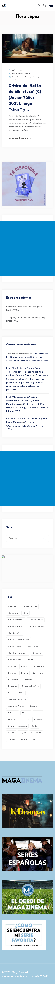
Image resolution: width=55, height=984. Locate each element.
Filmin (11, 693)
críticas (12, 666)
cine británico (36, 620)
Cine (14, 77)
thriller (11, 739)
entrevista (38, 673)
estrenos (12, 686)
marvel (25, 713)
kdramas (12, 713)
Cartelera (13, 613)
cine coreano (15, 626)
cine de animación (36, 626)
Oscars (25, 719)
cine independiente (17, 653)
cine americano (15, 620)
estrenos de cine (30, 686)
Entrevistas (14, 680)
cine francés (33, 646)
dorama (12, 673)
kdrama (33, 706)
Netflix (38, 713)
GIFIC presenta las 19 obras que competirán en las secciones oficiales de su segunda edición (27, 357)
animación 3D (30, 606)
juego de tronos (16, 706)
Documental (38, 666)
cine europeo (14, 646)
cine (25, 613)
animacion (13, 606)
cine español (14, 633)
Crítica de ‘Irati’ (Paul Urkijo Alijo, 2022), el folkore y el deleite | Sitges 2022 (27, 408)
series (11, 733)
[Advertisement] (27, 248)
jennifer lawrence (17, 699)
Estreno (28, 680)
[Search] (46, 535)
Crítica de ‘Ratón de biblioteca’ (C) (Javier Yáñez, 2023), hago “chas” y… (25, 98)
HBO (21, 693)
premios (38, 719)
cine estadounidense (18, 640)
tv (34, 739)
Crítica (30, 660)
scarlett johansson (17, 726)
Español (12, 80)
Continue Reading (18, 138)
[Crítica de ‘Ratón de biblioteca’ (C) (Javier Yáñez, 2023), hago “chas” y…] (27, 62)
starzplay (36, 733)
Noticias (12, 719)
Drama (24, 673)
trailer (24, 739)
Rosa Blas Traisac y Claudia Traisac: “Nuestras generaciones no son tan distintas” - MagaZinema (24, 372)
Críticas (34, 77)
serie (34, 726)
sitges (23, 733)
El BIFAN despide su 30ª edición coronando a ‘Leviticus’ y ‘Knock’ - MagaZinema (24, 400)
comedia (37, 653)
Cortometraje (14, 660)
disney (24, 666)
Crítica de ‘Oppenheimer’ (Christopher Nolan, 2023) (24, 426)
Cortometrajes (23, 77)
